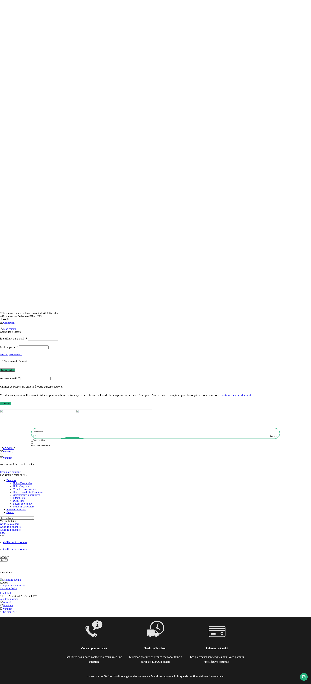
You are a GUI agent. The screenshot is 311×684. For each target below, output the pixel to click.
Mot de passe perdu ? (11, 354)
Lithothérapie (20, 497)
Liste (2, 532)
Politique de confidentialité (190, 676)
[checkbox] (47, 444)
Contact (10, 512)
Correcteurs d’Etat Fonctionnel (28, 492)
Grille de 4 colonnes (10, 529)
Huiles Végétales (21, 486)
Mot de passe (9, 347)
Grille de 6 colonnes (15, 549)
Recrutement (216, 676)
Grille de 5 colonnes (15, 542)
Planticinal (5, 593)
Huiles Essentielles (22, 483)
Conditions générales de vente (130, 676)
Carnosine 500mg (9, 588)
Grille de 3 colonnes (10, 526)
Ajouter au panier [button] (9, 599)
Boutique (11, 480)
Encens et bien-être (22, 503)
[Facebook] (1, 319)
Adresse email (10, 378)
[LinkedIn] (4, 319)
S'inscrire (5, 403)
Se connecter (7, 370)
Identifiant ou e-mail (13, 338)
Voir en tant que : (8, 521)
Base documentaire (16, 509)
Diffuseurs (18, 500)
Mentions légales (161, 676)
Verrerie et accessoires (24, 489)
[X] (7, 319)
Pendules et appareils (23, 506)
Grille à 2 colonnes (9, 524)
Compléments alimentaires (26, 495)
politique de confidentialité (236, 395)
